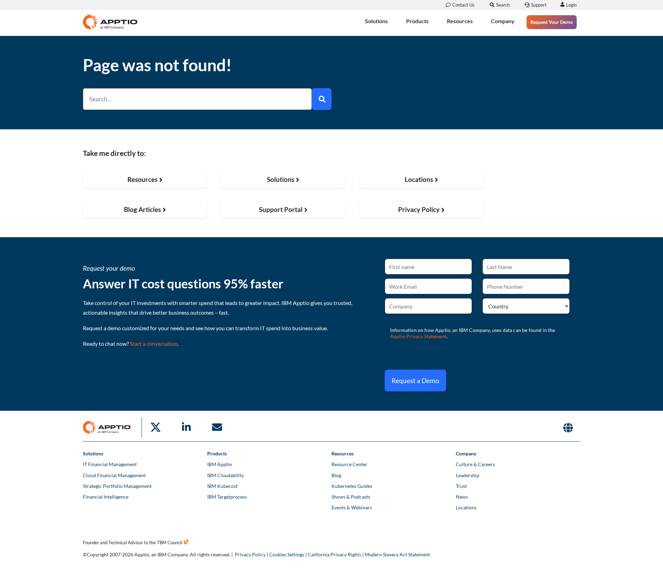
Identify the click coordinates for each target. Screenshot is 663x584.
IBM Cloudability (225, 475)
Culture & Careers (475, 464)
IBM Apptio (219, 464)
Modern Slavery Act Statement (397, 554)
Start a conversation (153, 343)
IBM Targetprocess (227, 497)
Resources (460, 21)
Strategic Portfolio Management (117, 486)
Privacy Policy (250, 554)
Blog (336, 475)
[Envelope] (217, 427)
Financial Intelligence (105, 497)
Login (571, 5)
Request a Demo (415, 380)
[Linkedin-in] (186, 427)
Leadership (467, 475)
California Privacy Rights (334, 554)
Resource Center (349, 464)
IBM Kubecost (222, 486)
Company (503, 21)
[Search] (322, 99)
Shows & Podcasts (351, 497)
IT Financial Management (110, 464)
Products (417, 21)
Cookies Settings (286, 554)
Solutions (376, 21)
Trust (461, 486)
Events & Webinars (352, 507)
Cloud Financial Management (114, 475)
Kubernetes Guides (352, 486)
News (462, 497)
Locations (466, 507)
